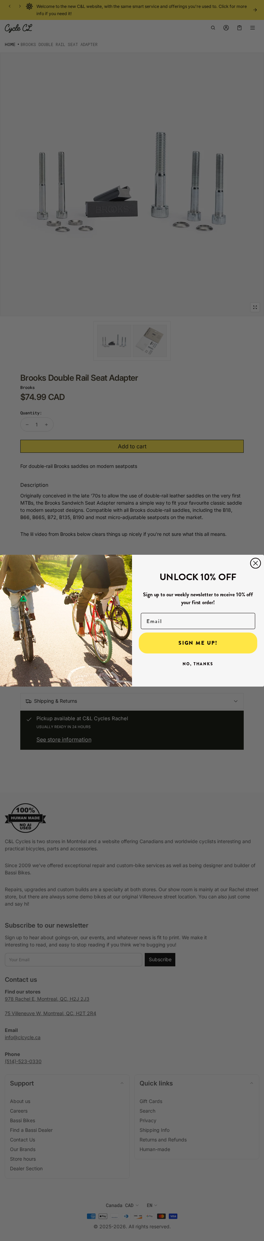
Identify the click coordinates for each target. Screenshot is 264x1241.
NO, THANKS (198, 664)
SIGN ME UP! (198, 643)
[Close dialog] (256, 563)
